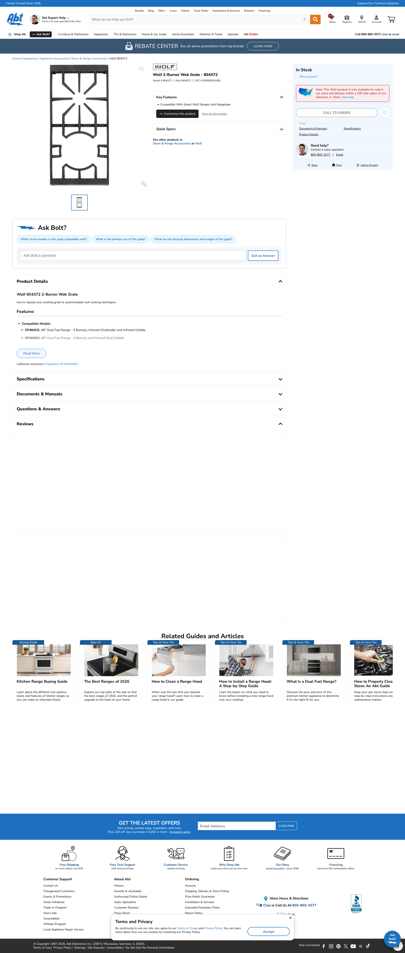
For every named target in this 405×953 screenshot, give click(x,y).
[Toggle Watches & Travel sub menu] (224, 34)
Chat (266, 905)
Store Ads (50, 913)
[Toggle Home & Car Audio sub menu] (168, 34)
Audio (154, 34)
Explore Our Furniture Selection (378, 3)
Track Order (201, 11)
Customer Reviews (126, 908)
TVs (124, 34)
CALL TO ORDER (336, 112)
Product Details (308, 134)
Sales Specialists (125, 902)
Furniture (73, 34)
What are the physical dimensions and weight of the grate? (193, 239)
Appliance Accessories (54, 59)
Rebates (249, 11)
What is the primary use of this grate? (121, 239)
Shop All (20, 34)
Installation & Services (226, 11)
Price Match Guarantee (200, 897)
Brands (139, 11)
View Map (348, 97)
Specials (233, 34)
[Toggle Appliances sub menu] (110, 34)
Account (190, 886)
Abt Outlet (251, 34)
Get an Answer (263, 255)
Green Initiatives (54, 902)
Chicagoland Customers (59, 891)
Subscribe (286, 826)
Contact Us (50, 886)
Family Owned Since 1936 (23, 3)
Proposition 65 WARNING (61, 364)
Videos (185, 11)
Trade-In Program (55, 908)
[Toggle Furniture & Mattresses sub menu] (90, 34)
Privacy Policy (213, 928)
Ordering (192, 879)
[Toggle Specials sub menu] (240, 34)
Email (339, 155)
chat (385, 34)
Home (183, 34)
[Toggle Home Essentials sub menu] (196, 34)
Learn (173, 11)
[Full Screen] (144, 184)
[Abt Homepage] (15, 19)
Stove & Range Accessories (89, 59)
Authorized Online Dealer (130, 897)
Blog (151, 11)
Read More (31, 353)
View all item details (214, 114)
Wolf (198, 143)
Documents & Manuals (313, 129)
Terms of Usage (187, 928)
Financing (264, 11)
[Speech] (304, 19)
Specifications (352, 129)
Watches (210, 34)
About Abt (122, 879)
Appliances (101, 34)
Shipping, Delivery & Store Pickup (207, 891)
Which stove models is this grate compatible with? (53, 239)
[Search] (315, 19)
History (119, 886)
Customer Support (57, 879)
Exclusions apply (180, 832)
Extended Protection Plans (202, 908)
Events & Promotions (57, 897)
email (395, 34)
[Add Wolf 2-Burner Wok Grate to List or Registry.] (141, 69)
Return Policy (193, 913)
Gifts (161, 11)
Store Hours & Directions (288, 898)
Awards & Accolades (128, 891)
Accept (268, 931)
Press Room (122, 913)
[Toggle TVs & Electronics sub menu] (138, 34)
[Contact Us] (302, 155)
